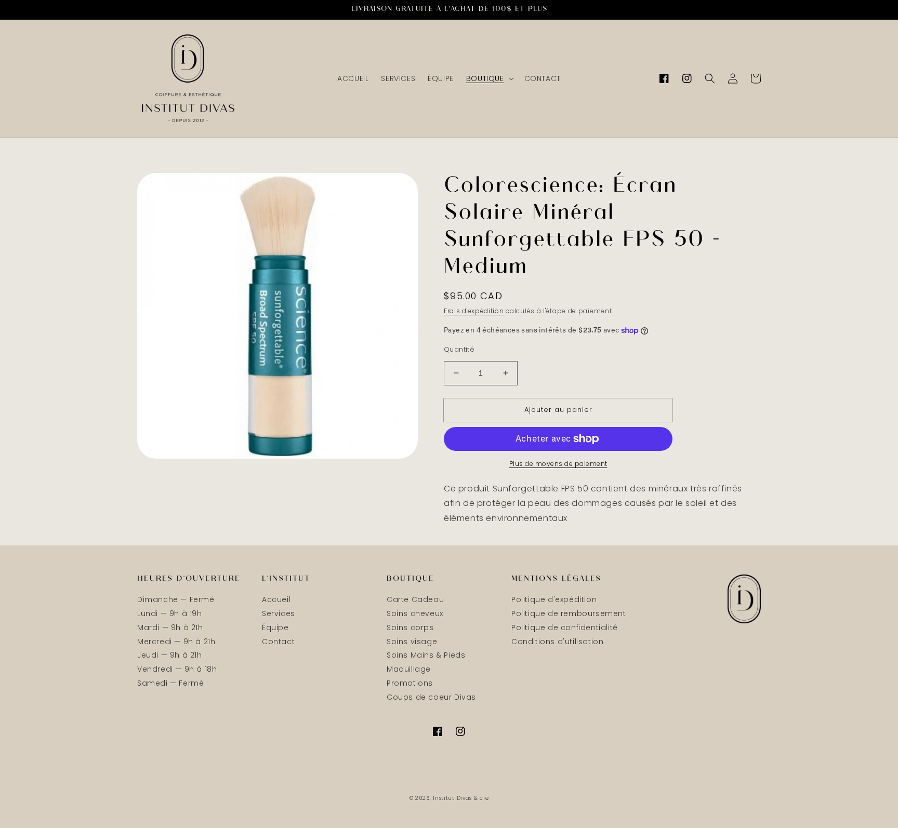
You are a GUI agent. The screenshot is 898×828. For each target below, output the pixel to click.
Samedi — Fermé (170, 683)
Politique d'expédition (554, 600)
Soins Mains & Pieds (426, 655)
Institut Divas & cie (460, 798)
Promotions (410, 683)
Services (278, 613)
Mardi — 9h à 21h (170, 627)
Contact (278, 641)
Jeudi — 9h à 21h (169, 655)
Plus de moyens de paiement (558, 463)
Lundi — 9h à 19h (169, 613)
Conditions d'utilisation (557, 641)
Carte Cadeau (415, 600)
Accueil (276, 600)
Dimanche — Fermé (176, 600)
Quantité (459, 349)
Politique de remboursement (568, 613)
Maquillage (409, 669)
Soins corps (410, 627)
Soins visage (412, 641)
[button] (489, 78)
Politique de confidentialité (564, 627)
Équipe (275, 627)
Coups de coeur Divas (431, 697)
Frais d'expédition (474, 310)
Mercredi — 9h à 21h (176, 641)
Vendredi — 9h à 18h (177, 669)
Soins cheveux (415, 613)
